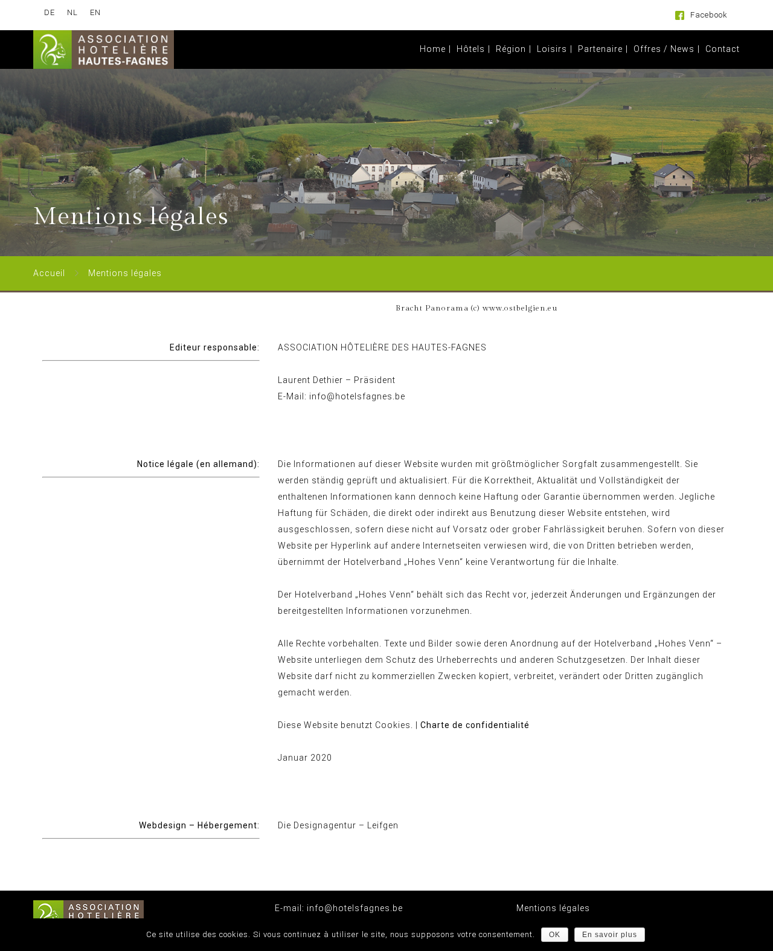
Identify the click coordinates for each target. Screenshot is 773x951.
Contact (722, 49)
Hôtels (471, 49)
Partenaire (600, 49)
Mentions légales (553, 908)
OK (554, 934)
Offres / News (663, 49)
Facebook (709, 14)
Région (511, 49)
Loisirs (552, 49)
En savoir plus (609, 934)
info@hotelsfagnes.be (353, 908)
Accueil (49, 273)
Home (433, 49)
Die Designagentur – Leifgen (338, 825)
